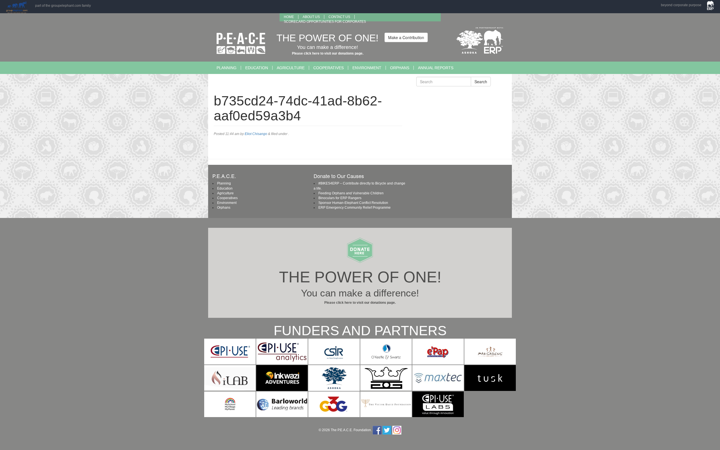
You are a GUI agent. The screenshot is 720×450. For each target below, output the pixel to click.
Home (289, 17)
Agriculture (291, 68)
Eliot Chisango (256, 134)
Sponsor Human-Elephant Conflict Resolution (353, 203)
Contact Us (339, 17)
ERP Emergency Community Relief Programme (354, 208)
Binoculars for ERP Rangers (339, 198)
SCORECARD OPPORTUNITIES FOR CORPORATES (325, 22)
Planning (227, 68)
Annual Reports (435, 68)
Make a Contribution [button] (406, 37)
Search (480, 81)
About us (311, 17)
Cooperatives (328, 68)
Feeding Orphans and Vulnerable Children (351, 193)
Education (256, 68)
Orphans (399, 68)
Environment (366, 68)
